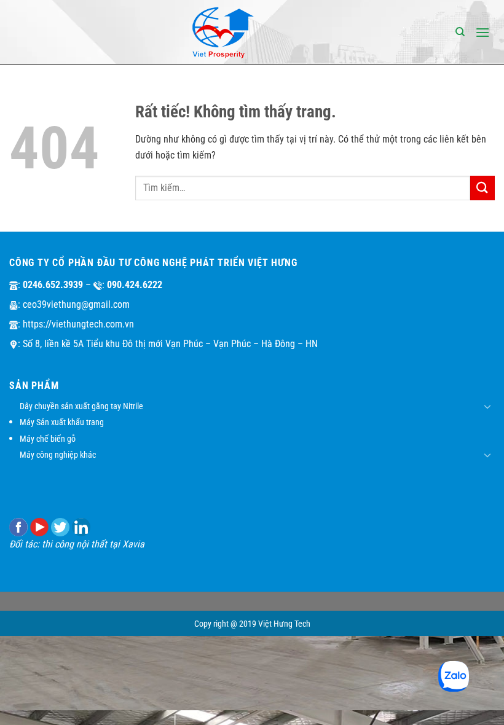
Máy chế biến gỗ (48, 439)
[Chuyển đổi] (487, 406)
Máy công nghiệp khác (58, 455)
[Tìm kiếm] (460, 32)
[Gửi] (482, 188)
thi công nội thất (74, 544)
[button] (482, 32)
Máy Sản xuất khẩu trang (62, 422)
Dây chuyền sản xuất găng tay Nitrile (81, 406)
